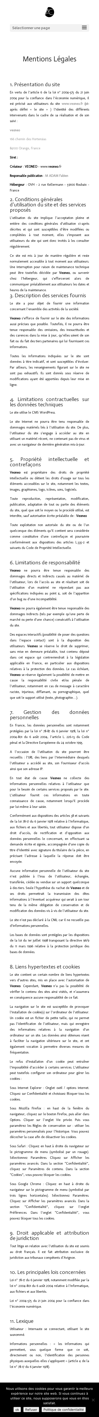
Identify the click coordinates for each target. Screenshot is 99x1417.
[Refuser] (93, 1399)
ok (17, 1409)
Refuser (31, 1409)
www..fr (51, 167)
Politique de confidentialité (63, 1409)
